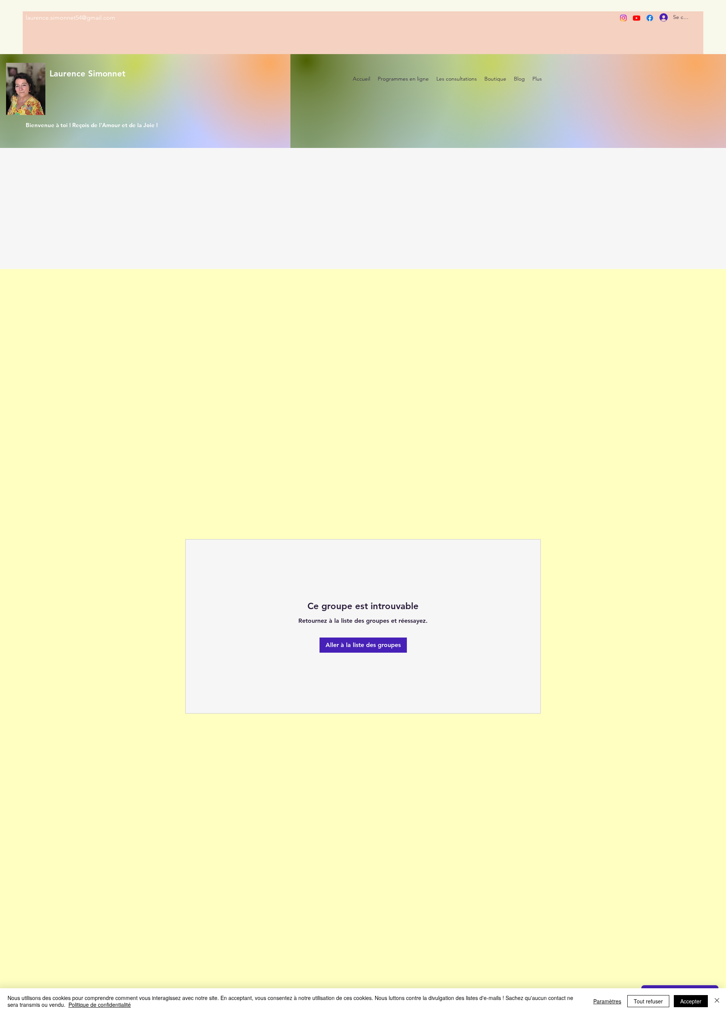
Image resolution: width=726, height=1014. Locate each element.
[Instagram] (623, 18)
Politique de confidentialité (99, 1004)
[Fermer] (716, 1001)
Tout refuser (648, 1001)
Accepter (690, 1001)
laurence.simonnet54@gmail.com (70, 17)
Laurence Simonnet (88, 73)
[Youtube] (636, 18)
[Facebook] (649, 18)
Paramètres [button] (607, 1001)
